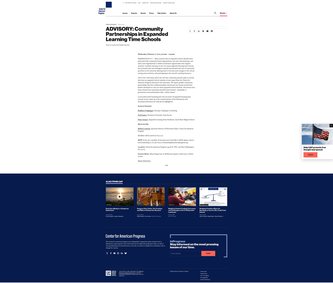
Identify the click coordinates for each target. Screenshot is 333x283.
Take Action (161, 13)
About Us (173, 13)
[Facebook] (110, 253)
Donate (223, 13)
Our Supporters (204, 277)
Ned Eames (142, 115)
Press (151, 13)
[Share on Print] (212, 31)
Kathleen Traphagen (145, 110)
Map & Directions (144, 161)
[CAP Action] (111, 273)
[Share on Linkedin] (198, 31)
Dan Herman (148, 216)
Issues (125, 13)
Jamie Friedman (203, 216)
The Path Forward (130, 3)
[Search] (215, 14)
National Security (155, 3)
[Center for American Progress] (109, 8)
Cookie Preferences (205, 279)
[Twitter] (107, 253)
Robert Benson (140, 216)
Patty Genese (143, 119)
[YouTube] (114, 253)
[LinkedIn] (121, 253)
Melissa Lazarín (144, 128)
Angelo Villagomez (118, 216)
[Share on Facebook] (194, 31)
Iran (139, 3)
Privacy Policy (203, 273)
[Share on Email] (207, 31)
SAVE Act (145, 3)
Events (143, 13)
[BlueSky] (125, 253)
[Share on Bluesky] (203, 31)
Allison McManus (219, 216)
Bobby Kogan (211, 216)
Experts (134, 13)
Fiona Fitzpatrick (110, 216)
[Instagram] (118, 253)
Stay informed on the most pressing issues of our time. (194, 244)
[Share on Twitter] (190, 31)
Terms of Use (203, 271)
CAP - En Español (204, 275)
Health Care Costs (169, 3)
